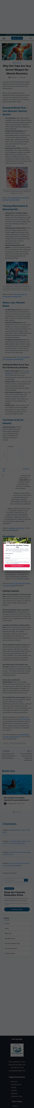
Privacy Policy (16, 563)
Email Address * (8, 557)
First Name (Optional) (9, 553)
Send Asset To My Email (17, 566)
